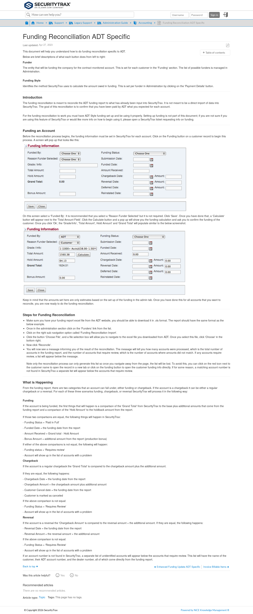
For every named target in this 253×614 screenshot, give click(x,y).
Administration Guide (115, 22)
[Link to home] (47, 5)
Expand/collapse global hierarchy (26, 22)
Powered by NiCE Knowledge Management (205, 610)
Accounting (145, 22)
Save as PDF (227, 45)
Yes (62, 575)
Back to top (29, 566)
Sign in (214, 14)
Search (28, 15)
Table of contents (215, 52)
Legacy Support (83, 22)
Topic (42, 597)
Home (40, 22)
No (76, 575)
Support (59, 22)
